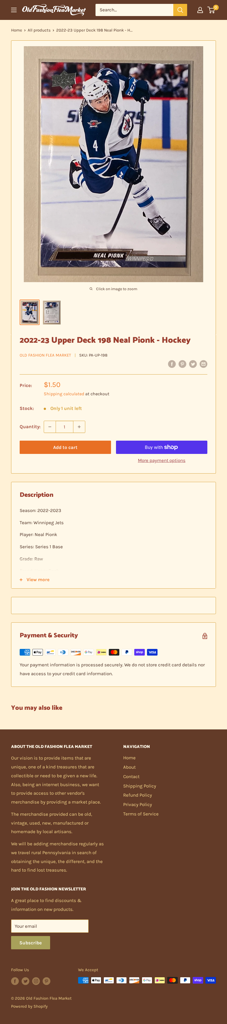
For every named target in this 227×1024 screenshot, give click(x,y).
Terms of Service (141, 814)
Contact (131, 776)
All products (39, 30)
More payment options (161, 460)
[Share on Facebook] (172, 363)
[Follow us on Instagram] (36, 981)
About (129, 767)
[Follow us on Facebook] (15, 981)
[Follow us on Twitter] (25, 981)
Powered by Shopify (29, 1006)
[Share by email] (203, 363)
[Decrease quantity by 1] (50, 427)
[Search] (180, 10)
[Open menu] (14, 10)
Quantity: (30, 426)
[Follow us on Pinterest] (46, 981)
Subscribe (30, 942)
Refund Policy (137, 795)
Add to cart (65, 447)
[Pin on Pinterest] (182, 363)
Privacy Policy (137, 804)
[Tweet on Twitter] (193, 363)
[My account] (200, 10)
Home (16, 30)
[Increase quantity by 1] (79, 427)
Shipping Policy (139, 786)
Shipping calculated (64, 393)
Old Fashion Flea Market (45, 355)
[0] (211, 10)
